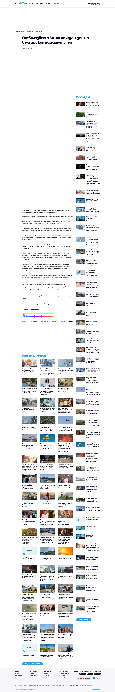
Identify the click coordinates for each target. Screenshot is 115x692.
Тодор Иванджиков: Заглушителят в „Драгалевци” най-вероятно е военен (28, 486)
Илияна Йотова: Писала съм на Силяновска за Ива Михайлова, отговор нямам (65, 656)
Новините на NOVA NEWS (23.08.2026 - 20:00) (93, 200)
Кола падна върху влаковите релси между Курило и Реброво (47, 596)
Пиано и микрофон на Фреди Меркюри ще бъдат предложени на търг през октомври (92, 105)
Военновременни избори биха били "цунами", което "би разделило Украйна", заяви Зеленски (93, 489)
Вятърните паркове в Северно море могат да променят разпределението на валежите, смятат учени (92, 137)
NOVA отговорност (64, 673)
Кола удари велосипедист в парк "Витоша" (28, 409)
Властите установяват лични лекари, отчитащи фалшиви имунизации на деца (65, 371)
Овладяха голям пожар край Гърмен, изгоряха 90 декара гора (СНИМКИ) (29, 427)
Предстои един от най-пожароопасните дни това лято (65, 558)
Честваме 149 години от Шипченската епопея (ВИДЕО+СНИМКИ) (47, 655)
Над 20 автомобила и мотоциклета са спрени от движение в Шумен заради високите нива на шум (29, 467)
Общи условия (59, 685)
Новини (31, 3)
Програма (39, 3)
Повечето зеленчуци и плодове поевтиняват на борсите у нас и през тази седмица (47, 446)
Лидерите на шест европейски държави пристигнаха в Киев (92, 500)
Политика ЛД (71, 685)
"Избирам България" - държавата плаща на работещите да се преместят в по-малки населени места (29, 597)
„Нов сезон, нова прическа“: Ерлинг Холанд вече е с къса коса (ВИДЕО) (92, 262)
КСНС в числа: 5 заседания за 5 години (46, 614)
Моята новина (18, 677)
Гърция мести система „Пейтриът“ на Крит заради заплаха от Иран (93, 313)
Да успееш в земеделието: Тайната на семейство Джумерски (65, 504)
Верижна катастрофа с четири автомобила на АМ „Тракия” (47, 409)
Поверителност (65, 685)
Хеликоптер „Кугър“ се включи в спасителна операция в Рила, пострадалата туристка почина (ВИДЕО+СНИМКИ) (29, 617)
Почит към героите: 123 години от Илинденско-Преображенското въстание (47, 467)
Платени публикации (18, 686)
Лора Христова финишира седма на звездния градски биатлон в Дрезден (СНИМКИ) (92, 124)
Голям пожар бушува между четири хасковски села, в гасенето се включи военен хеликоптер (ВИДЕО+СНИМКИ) (64, 447)
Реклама (16, 685)
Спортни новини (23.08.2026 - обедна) (92, 527)
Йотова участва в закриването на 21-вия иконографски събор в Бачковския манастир (65, 410)
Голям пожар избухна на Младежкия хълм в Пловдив (29, 576)
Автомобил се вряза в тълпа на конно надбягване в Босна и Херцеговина (92, 413)
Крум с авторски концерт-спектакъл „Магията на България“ (65, 485)
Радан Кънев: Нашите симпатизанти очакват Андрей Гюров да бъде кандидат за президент (47, 522)
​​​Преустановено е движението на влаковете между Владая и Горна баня (46, 428)
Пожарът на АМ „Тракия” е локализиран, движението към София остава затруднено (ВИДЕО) (47, 637)
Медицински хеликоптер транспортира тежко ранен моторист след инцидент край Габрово (65, 428)
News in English (62, 677)
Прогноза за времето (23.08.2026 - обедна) (92, 518)
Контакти (53, 685)
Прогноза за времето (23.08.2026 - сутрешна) (29, 557)
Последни (17, 673)
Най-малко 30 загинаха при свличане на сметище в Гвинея (92, 157)
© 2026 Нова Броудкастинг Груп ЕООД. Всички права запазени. (25, 689)
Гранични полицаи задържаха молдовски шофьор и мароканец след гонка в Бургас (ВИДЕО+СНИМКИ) (29, 637)
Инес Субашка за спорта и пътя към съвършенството (45, 503)
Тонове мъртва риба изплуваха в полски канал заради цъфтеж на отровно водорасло (93, 423)
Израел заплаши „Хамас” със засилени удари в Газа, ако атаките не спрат (92, 167)
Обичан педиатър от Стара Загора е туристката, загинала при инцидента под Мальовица (47, 391)
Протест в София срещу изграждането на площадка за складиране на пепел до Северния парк (47, 371)
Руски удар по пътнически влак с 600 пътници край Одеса (92, 294)
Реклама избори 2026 (22, 685)
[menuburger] (15, 3)
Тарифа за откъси (42, 685)
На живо (56, 3)
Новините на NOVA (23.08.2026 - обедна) (92, 536)
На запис (48, 3)
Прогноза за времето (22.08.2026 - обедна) (28, 654)
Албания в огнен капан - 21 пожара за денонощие (93, 322)
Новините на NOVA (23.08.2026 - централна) (91, 218)
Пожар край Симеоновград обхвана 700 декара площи (65, 576)
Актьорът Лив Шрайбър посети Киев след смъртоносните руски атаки (93, 510)
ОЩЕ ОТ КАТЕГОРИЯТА (32, 664)
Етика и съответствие (88, 685)
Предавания (47, 675)
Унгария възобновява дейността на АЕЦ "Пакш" (92, 479)
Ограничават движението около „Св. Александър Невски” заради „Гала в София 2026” (47, 577)
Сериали (46, 677)
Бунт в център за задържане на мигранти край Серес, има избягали (92, 469)
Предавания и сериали (35, 677)
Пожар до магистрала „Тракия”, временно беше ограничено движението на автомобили (47, 486)
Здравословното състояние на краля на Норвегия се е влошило (92, 148)
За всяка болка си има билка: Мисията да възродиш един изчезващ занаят (29, 504)
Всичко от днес (18, 675)
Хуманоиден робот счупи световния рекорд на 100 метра (92, 209)
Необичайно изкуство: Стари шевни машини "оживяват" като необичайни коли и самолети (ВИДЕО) (65, 540)
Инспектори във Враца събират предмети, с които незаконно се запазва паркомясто (47, 540)
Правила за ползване (79, 685)
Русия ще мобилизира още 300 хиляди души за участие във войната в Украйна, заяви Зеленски (93, 434)
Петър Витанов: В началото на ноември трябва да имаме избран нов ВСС (29, 522)
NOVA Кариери (62, 675)
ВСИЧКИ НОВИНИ (83, 619)
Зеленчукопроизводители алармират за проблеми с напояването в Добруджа (29, 540)
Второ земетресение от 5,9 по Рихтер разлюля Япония (92, 303)
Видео (16, 680)
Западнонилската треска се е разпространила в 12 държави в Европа (92, 285)
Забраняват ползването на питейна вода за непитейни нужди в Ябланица (65, 616)
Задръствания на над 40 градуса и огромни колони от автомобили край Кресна (29, 390)
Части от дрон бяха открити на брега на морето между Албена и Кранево (65, 596)
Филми (45, 680)
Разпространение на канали (32, 685)
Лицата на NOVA (34, 675)
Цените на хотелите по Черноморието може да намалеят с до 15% (65, 466)
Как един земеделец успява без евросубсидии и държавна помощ (64, 522)
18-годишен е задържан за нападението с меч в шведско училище (93, 370)
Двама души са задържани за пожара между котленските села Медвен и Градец (29, 446)
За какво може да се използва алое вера (92, 113)
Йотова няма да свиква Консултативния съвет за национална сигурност (65, 636)
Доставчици (48, 685)
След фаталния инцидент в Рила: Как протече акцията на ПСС (46, 559)
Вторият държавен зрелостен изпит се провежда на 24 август (29, 370)
